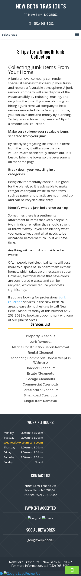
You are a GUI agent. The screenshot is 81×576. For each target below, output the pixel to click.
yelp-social (45, 540)
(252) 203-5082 (42, 23)
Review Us (32, 573)
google (32, 540)
